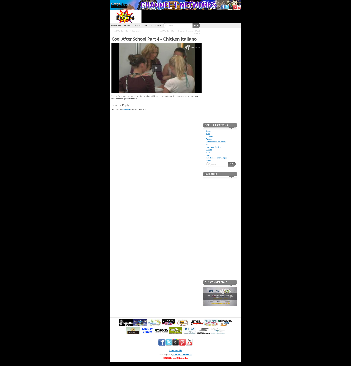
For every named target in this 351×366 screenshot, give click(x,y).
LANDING (116, 25)
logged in (126, 109)
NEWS (158, 25)
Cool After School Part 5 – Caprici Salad (127, 31)
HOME (127, 25)
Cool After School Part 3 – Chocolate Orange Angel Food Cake (179, 32)
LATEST (137, 25)
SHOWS (148, 25)
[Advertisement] (191, 16)
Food (208, 144)
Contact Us (175, 350)
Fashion (209, 139)
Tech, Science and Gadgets (216, 158)
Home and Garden (213, 147)
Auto (208, 133)
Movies (209, 149)
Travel (208, 160)
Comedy (209, 136)
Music (208, 152)
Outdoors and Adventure (216, 142)
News (208, 155)
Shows (208, 131)
